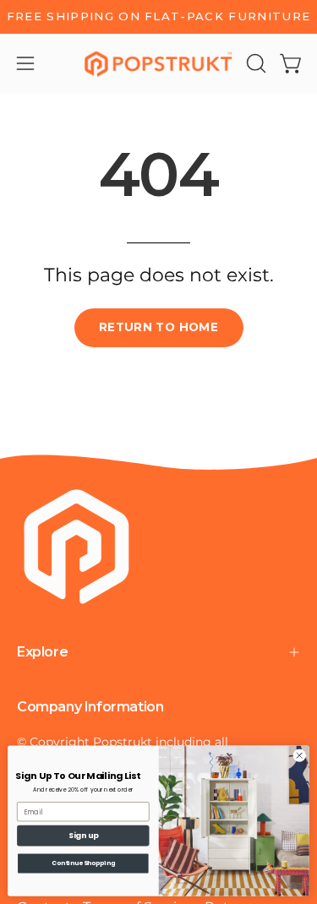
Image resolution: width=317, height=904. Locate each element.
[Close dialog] (299, 755)
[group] (158, 17)
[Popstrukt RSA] (159, 63)
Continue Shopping (83, 863)
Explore (42, 652)
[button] (254, 63)
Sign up (83, 835)
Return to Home (158, 327)
